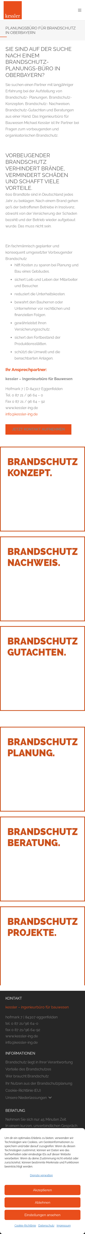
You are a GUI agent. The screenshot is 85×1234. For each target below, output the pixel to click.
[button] (79, 10)
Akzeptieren (42, 1190)
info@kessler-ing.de (21, 414)
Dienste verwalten (41, 1175)
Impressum (64, 1225)
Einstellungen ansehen (42, 1215)
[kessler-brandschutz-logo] (13, 10)
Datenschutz (46, 1225)
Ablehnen (42, 1203)
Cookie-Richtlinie (25, 1225)
